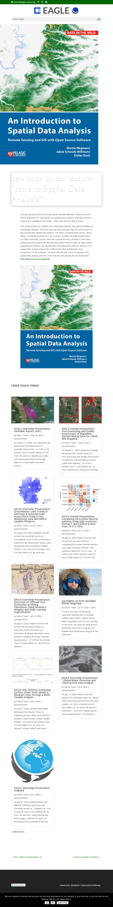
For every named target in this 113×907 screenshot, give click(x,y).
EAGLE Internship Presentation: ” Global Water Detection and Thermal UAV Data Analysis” (80, 680)
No (53, 903)
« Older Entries (18, 831)
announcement (21, 438)
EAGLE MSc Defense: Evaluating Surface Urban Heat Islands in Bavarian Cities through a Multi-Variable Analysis (32, 693)
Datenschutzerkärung (90, 885)
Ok (47, 903)
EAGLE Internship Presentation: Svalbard (32, 789)
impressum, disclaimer (70, 885)
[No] (109, 900)
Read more (62, 903)
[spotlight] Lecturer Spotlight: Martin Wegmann (79, 602)
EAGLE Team (22, 435)
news (93, 607)
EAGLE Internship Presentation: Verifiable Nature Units (32, 430)
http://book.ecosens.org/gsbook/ (35, 259)
